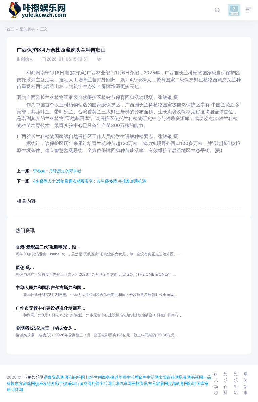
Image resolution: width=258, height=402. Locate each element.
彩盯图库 (196, 383)
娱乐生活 (236, 383)
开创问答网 (75, 377)
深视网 (197, 377)
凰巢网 (185, 377)
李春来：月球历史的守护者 (57, 170)
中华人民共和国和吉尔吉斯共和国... (50, 287)
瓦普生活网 (101, 383)
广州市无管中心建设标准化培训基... (50, 308)
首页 (10, 29)
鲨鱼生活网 (148, 377)
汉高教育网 (178, 383)
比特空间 (94, 377)
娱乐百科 (226, 383)
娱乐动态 (216, 383)
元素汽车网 (122, 383)
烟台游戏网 (81, 383)
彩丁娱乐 (63, 383)
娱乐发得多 (45, 383)
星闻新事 (27, 29)
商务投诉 (110, 377)
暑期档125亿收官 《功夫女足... (46, 328)
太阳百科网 (169, 377)
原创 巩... (25, 267)
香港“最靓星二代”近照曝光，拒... (48, 246)
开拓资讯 (140, 383)
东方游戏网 (25, 383)
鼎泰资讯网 (54, 377)
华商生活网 (128, 377)
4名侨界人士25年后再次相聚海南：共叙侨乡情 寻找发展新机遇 (89, 181)
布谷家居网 (158, 383)
